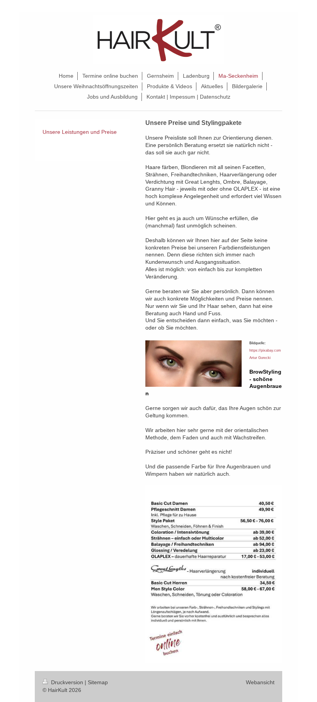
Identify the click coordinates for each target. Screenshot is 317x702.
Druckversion (67, 682)
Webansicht (260, 682)
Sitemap (98, 682)
